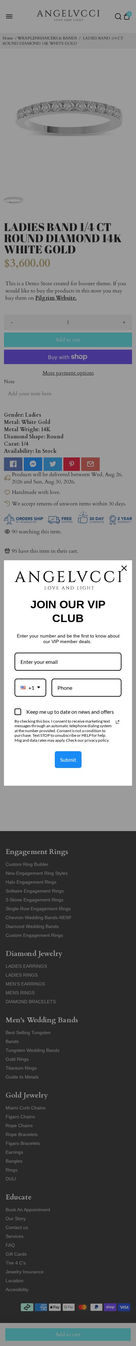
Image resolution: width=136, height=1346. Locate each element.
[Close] (124, 568)
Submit (68, 759)
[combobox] (30, 688)
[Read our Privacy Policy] (117, 722)
